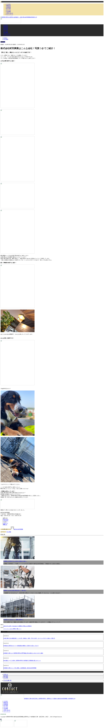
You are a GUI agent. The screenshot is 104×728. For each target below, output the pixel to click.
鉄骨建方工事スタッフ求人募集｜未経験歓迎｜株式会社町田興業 (19, 668)
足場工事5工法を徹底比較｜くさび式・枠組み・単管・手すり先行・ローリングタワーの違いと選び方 (29, 638)
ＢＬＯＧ (8, 10)
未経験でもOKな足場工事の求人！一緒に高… (15, 590)
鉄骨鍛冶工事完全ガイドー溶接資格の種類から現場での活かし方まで (21, 645)
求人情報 (9, 531)
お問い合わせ (9, 13)
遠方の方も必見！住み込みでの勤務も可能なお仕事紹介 (17, 626)
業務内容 (8, 5)
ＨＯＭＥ (8, 4)
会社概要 (8, 11)
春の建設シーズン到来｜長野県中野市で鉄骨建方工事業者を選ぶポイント (22, 660)
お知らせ (5, 674)
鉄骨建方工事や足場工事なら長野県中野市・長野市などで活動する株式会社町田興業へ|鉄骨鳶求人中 (49, 698)
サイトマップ (9, 14)
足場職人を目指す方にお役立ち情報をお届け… (15, 561)
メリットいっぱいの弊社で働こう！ (12, 628)
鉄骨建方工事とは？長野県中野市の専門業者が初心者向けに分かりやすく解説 (23, 653)
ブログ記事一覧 (7, 680)
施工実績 (8, 8)
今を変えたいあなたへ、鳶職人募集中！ (13, 619)
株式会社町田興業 (18, 529)
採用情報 (8, 7)
